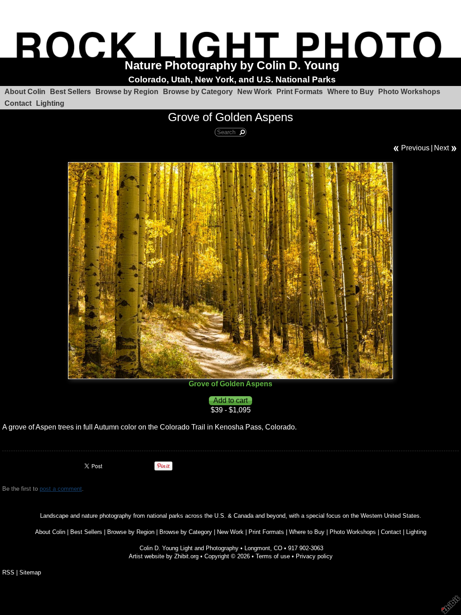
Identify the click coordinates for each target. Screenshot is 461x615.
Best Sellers (70, 91)
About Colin (25, 91)
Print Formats (299, 91)
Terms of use (273, 556)
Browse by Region (126, 91)
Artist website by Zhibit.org (164, 556)
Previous (415, 148)
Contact (18, 103)
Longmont (257, 548)
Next (441, 148)
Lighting (50, 103)
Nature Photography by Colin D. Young (232, 65)
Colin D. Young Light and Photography (189, 548)
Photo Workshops (409, 91)
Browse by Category (198, 91)
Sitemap (30, 572)
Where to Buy (350, 91)
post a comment (61, 488)
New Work (254, 91)
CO (278, 548)
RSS (8, 572)
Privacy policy (314, 556)
